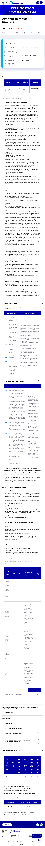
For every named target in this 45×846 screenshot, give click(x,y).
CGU (33, 841)
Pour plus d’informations (11, 750)
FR (37, 33)
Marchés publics (22, 838)
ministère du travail (13, 836)
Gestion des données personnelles (32, 838)
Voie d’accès (6, 545)
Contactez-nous (22, 844)
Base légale (6, 718)
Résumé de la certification (11, 99)
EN (39, 33)
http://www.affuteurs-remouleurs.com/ (35, 89)
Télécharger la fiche (8, 33)
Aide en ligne (19, 33)
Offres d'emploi (8, 838)
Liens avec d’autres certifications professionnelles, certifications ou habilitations (20, 708)
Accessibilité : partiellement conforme (23, 841)
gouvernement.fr (5, 836)
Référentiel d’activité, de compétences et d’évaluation (16, 814)
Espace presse (15, 838)
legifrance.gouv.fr (23, 836)
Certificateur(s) (7, 77)
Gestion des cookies (6, 841)
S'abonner (7, 824)
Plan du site (13, 841)
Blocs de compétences (10, 303)
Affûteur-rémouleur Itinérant (30, 48)
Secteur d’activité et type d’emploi (14, 487)
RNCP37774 (10, 806)
